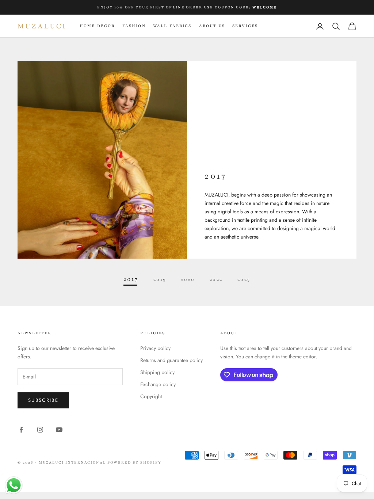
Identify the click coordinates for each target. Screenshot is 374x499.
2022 (216, 279)
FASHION (134, 25)
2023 (244, 279)
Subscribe (43, 400)
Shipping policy (157, 372)
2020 (188, 279)
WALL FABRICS (172, 25)
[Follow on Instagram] (40, 429)
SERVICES (245, 25)
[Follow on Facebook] (21, 429)
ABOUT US (212, 25)
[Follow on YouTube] (59, 429)
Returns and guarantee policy (171, 360)
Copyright (151, 396)
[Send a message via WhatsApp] (14, 485)
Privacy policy (155, 348)
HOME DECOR (97, 25)
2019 (160, 279)
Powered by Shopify (134, 462)
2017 (130, 279)
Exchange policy (158, 384)
